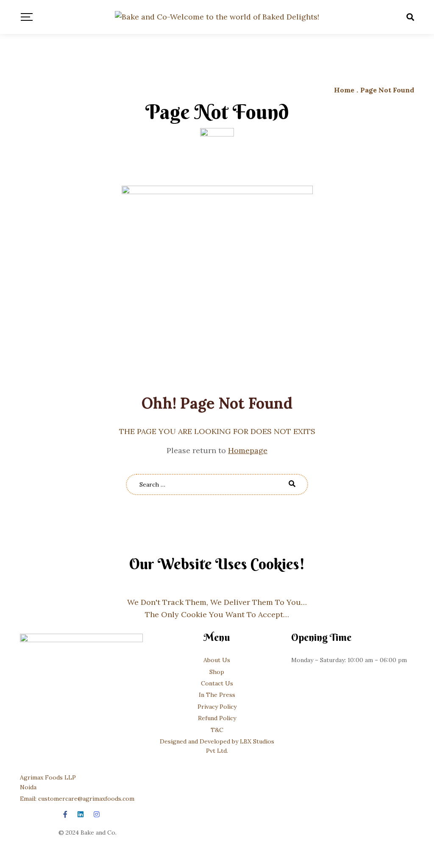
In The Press (217, 695)
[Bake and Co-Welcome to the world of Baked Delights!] (217, 17)
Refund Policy (217, 718)
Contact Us (217, 683)
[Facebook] (65, 814)
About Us (216, 660)
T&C (217, 730)
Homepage (247, 450)
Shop (216, 672)
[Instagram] (97, 814)
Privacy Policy (217, 706)
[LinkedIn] (80, 814)
